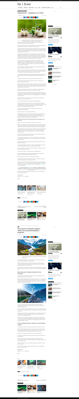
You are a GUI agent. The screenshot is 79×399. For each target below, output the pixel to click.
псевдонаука (42, 164)
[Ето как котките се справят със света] (41, 215)
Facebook (31, 168)
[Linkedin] (32, 17)
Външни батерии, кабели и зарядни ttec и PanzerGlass (53, 36)
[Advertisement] (46, 4)
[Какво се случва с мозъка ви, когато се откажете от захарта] (41, 187)
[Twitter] (26, 17)
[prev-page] (18, 221)
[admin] (18, 15)
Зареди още (54, 84)
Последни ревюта (50, 37)
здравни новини (30, 167)
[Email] (35, 17)
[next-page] (19, 221)
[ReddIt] (34, 17)
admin (20, 15)
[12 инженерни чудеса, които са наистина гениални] (50, 69)
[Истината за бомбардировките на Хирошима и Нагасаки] (50, 77)
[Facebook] (59, 0)
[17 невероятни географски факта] (54, 50)
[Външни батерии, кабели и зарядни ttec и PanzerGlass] (22, 215)
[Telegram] (37, 17)
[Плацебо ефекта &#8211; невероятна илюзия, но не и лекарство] (22, 187)
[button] (60, 8)
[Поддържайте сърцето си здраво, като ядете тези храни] (50, 73)
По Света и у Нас (50, 56)
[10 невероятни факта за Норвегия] (50, 81)
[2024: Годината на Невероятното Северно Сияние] (31, 215)
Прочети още (50, 44)
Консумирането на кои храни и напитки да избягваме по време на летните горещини (31, 192)
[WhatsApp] (30, 17)
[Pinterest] (28, 17)
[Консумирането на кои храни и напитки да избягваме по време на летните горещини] (31, 187)
